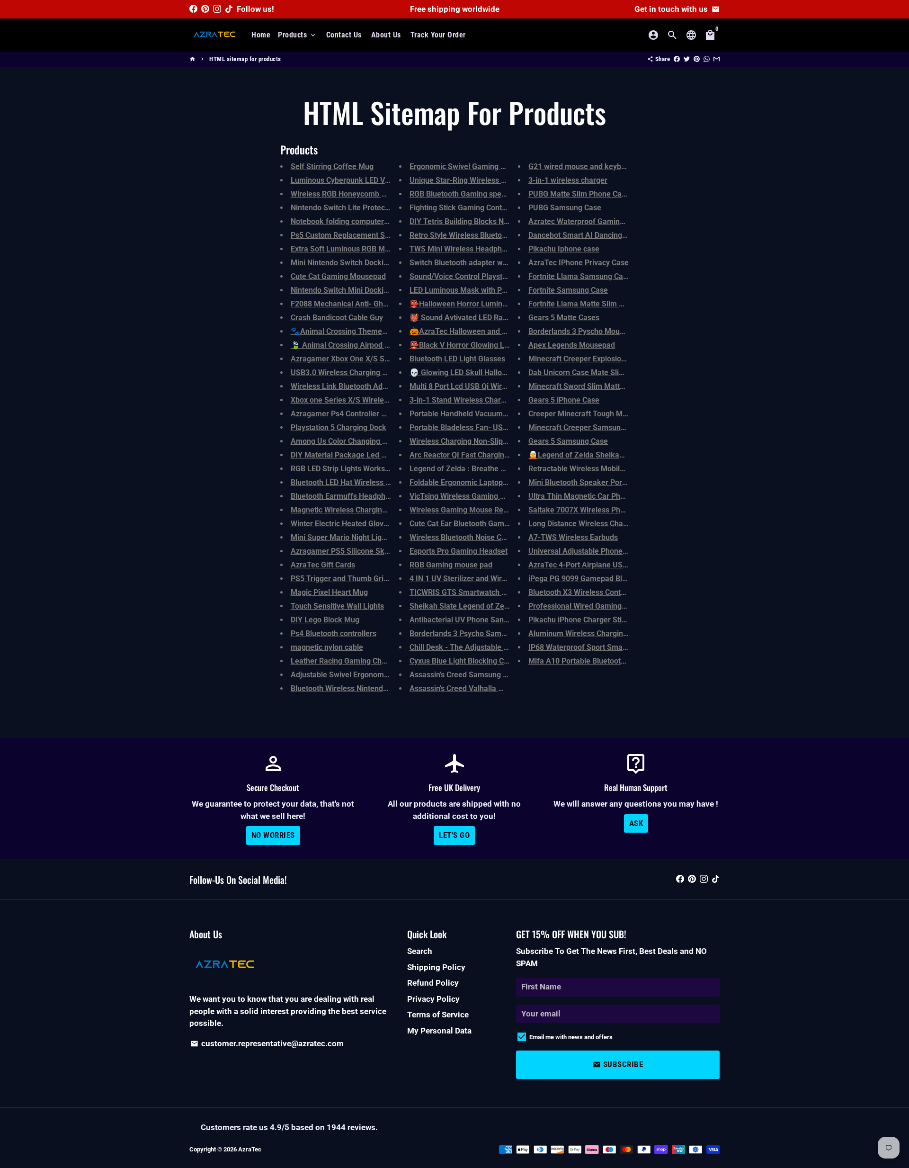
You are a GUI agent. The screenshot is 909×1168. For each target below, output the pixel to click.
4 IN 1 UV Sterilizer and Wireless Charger (479, 578)
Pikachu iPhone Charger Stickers (584, 619)
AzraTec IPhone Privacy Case (578, 262)
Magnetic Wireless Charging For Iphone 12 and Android (385, 509)
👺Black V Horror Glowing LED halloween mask (490, 345)
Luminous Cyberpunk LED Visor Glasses (359, 180)
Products (297, 34)
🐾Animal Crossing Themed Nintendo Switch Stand (378, 331)
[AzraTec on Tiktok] (229, 9)
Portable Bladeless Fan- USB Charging (475, 427)
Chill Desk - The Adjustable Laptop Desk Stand (489, 647)
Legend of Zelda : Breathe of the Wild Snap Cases (494, 468)
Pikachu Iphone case (563, 248)
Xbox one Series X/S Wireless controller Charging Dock (384, 399)
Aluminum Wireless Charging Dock (587, 633)
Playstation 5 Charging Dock (338, 427)
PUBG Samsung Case (564, 207)
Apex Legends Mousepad (571, 345)
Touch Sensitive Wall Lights (337, 606)
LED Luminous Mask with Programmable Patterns (494, 290)
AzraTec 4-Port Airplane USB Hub (585, 564)
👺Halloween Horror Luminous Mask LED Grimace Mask (506, 303)
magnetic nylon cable (327, 647)
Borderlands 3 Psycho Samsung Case (473, 633)
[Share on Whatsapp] (707, 59)
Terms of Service (438, 1014)
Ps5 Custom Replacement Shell (344, 235)
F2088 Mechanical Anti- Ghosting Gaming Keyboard (379, 303)
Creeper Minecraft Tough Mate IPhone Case (603, 413)
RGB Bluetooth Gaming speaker (463, 193)
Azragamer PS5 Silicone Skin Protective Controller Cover (387, 551)
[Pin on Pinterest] (697, 59)
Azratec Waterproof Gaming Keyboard (593, 221)
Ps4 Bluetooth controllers (333, 633)
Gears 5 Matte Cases (563, 317)
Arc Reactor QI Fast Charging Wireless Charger (489, 454)
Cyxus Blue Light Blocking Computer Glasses (485, 660)
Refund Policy (433, 983)
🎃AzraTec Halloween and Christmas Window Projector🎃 (509, 331)
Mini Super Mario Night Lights (341, 537)
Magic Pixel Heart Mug (329, 592)
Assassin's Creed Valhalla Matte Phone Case (485, 688)
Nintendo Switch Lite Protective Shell (353, 207)
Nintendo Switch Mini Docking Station (354, 290)
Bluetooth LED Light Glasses (457, 358)
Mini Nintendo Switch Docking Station (354, 262)
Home (260, 34)
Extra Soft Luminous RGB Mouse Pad (354, 248)
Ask (636, 823)
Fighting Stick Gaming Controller (465, 207)
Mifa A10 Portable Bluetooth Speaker (592, 660)
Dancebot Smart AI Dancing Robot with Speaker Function (625, 235)
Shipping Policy (436, 967)
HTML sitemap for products (245, 59)
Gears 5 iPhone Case (563, 399)
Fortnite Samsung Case (568, 290)
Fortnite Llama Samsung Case (579, 276)
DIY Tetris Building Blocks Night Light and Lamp (490, 221)
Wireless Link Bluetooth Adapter (346, 386)
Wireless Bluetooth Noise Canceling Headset (485, 537)
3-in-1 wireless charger (567, 180)
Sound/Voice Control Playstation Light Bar (481, 276)
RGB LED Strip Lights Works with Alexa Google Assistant (386, 468)
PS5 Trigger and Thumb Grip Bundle (352, 578)
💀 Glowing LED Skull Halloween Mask (475, 372)
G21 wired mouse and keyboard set (588, 166)
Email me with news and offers (571, 1037)
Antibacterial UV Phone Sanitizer (465, 619)
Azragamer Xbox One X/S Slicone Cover (359, 358)
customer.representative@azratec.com (267, 1043)
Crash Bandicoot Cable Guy (337, 317)
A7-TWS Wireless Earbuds (573, 537)
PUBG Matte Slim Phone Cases (580, 193)
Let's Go (454, 835)
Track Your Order (438, 34)
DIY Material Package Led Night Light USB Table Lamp (384, 454)
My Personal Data (439, 1030)
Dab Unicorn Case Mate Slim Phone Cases (600, 372)
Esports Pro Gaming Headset (459, 551)
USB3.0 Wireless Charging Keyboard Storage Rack (377, 372)
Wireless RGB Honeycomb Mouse (347, 193)
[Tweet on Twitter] (687, 59)
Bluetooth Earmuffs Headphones (346, 496)
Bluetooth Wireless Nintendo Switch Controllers (371, 688)
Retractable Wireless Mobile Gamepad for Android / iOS (623, 468)
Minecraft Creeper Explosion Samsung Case (603, 358)
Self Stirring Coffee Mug (332, 166)
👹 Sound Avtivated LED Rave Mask (471, 317)
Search (419, 951)
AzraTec (249, 1149)
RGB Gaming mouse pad (451, 564)
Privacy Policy (433, 999)
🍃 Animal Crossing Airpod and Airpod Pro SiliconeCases (388, 345)
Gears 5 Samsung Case (568, 441)
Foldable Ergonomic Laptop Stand (467, 482)
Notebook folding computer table (347, 221)
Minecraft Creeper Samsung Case (586, 427)
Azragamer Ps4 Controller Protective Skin (362, 413)
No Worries (273, 835)
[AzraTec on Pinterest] (205, 9)
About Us (386, 34)
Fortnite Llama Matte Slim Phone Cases (595, 303)
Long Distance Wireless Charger (582, 523)
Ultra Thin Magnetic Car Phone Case (590, 496)
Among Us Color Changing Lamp (346, 441)
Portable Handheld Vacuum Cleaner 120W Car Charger (503, 413)
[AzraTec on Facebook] (193, 9)
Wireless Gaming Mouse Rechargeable (476, 509)
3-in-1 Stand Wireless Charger (461, 399)
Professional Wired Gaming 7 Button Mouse (602, 606)
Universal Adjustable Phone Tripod (587, 551)
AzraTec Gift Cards (323, 564)
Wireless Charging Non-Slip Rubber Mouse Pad (490, 441)
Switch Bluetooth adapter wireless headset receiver (497, 262)
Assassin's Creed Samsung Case (465, 674)
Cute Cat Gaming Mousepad (338, 276)
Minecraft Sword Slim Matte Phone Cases (599, 386)
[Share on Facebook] (677, 59)
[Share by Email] (716, 59)
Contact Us (344, 34)
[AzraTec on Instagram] (217, 9)
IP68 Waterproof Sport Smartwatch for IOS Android (615, 647)
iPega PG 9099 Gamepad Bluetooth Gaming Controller (620, 578)
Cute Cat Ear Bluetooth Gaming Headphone (483, 523)
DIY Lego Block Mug (325, 619)
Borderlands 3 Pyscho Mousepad (584, 331)
